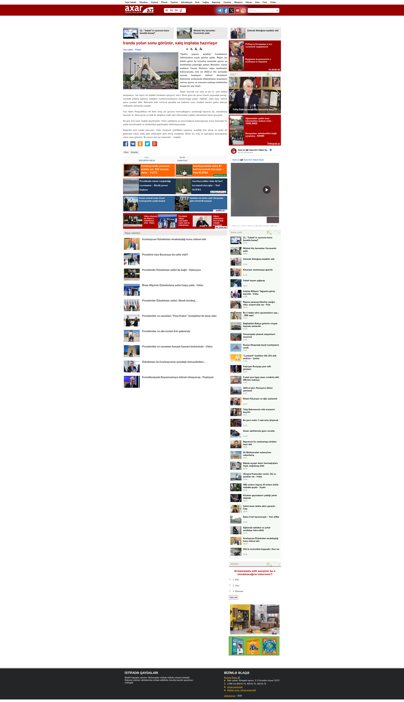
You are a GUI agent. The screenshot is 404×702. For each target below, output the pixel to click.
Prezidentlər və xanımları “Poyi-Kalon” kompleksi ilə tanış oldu (179, 316)
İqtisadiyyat (186, 2)
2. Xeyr (236, 585)
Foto (265, 2)
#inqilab (134, 152)
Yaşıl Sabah (130, 2)
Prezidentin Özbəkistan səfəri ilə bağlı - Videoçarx (171, 270)
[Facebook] (226, 12)
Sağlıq (205, 2)
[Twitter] (232, 12)
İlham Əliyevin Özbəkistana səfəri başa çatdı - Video (172, 285)
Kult (197, 2)
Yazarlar (227, 2)
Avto (257, 2)
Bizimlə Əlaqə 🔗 (232, 677)
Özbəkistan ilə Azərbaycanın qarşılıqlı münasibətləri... (173, 362)
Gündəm (143, 2)
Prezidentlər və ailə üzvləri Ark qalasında (166, 331)
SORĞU (234, 564)
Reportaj (216, 2)
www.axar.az (229, 696)
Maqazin (238, 2)
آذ (181, 10)
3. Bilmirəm (238, 591)
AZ (167, 10)
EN (176, 10)
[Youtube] (238, 12)
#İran (126, 152)
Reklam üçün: (241, 690)
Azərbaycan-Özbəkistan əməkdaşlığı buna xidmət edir (174, 239)
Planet (164, 2)
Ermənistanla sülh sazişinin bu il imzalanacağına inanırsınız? (254, 573)
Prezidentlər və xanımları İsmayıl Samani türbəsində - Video (177, 346)
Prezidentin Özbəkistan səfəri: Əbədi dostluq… (170, 300)
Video (273, 2)
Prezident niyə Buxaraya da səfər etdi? (165, 254)
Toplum (174, 2)
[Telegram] (220, 12)
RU (171, 10)
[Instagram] (243, 12)
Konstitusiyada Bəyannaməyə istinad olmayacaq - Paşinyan (178, 377)
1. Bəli (236, 579)
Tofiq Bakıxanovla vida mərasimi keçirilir (255, 109)
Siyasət (154, 2)
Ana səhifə (128, 50)
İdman (249, 2)
